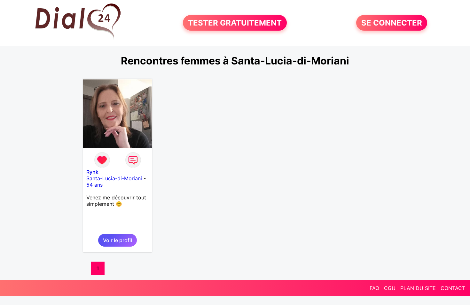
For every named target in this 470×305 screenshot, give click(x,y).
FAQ (374, 288)
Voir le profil (117, 240)
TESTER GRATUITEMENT (235, 22)
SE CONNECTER (391, 22)
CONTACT (453, 288)
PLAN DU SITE (418, 288)
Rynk (92, 172)
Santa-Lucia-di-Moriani (114, 178)
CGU (390, 288)
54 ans (94, 185)
